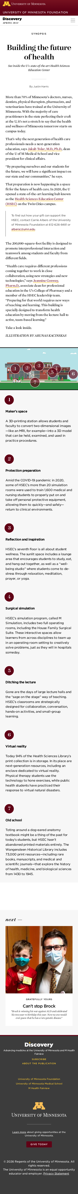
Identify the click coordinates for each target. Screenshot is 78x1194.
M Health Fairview (39, 1088)
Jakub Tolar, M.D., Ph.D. (45, 149)
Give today (39, 1144)
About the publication (39, 1063)
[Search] (73, 4)
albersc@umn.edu (23, 229)
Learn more (19, 1132)
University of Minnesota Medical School (39, 1083)
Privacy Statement (56, 1173)
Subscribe (39, 1059)
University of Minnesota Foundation (35, 12)
